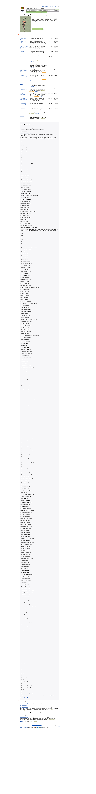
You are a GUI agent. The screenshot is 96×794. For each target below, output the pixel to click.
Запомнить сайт (45, 6)
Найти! (56, 10)
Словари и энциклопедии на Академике (35, 8)
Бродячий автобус (23, 705)
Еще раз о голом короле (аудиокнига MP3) (23, 70)
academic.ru (22, 11)
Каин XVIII (21, 721)
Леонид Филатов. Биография (26, 133)
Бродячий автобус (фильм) (25, 703)
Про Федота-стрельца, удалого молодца (23, 83)
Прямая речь (22, 108)
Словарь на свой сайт (52, 6)
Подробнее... (32, 39)
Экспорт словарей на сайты (24, 727)
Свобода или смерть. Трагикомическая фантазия (24, 47)
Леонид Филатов (27, 697)
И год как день (22, 56)
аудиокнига (44, 72)
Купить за (37, 29)
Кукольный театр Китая (24, 712)
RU (57, 6)
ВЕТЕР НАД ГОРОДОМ (24, 717)
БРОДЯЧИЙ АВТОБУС (24, 707)
